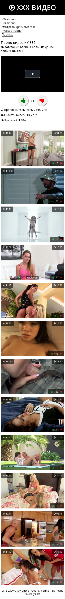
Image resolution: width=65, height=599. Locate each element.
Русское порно (11, 31)
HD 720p (31, 115)
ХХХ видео (9, 19)
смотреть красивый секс (18, 27)
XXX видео (35, 7)
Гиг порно (9, 23)
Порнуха (7, 34)
